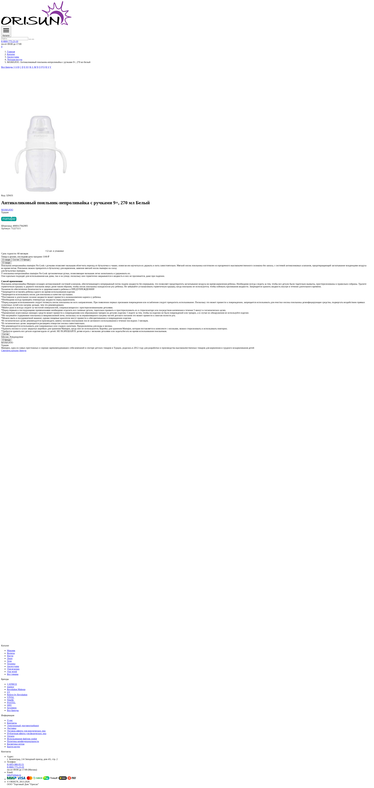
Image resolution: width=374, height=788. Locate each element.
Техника (11, 663)
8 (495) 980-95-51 (15, 764)
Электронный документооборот (23, 725)
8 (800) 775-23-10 (9, 41)
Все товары (12, 674)
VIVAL (10, 697)
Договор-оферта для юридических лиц (26, 731)
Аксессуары (13, 57)
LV (8, 692)
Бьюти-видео (13, 746)
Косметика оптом (15, 744)
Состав (16, 260)
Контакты (12, 723)
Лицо (9, 658)
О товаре (6, 260)
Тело (9, 661)
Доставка (11, 728)
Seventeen (12, 708)
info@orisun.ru (14, 775)
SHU (9, 705)
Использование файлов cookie (22, 738)
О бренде (25, 260)
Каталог (11, 54)
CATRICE (12, 684)
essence (10, 687)
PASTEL (11, 702)
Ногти (10, 656)
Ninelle (10, 700)
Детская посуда (14, 59)
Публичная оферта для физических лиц (26, 733)
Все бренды (7, 67)
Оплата (10, 736)
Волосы (11, 653)
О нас (10, 720)
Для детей (12, 671)
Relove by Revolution (17, 694)
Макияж (11, 650)
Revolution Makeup (16, 689)
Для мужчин (13, 669)
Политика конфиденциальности (23, 741)
